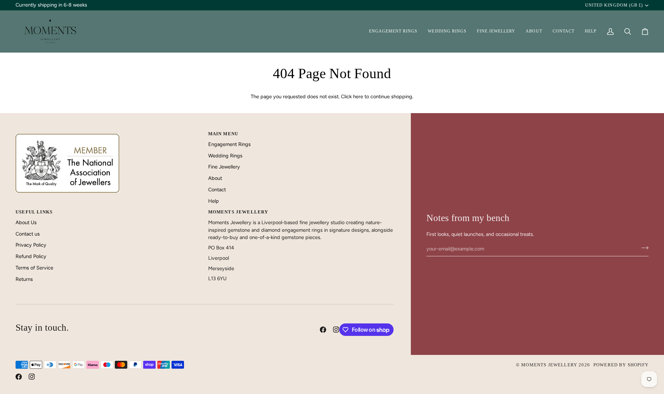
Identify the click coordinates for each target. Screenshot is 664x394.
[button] (393, 31)
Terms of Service (34, 268)
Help (213, 201)
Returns (24, 279)
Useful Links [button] (34, 211)
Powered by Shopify (620, 364)
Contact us (28, 234)
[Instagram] (336, 330)
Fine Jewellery (224, 167)
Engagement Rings (229, 144)
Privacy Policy (31, 245)
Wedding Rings (225, 156)
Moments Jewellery (549, 364)
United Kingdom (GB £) (614, 5)
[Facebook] (323, 330)
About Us (26, 222)
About (215, 178)
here (358, 96)
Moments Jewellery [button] (238, 211)
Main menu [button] (223, 133)
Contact (217, 189)
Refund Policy (31, 256)
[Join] (642, 248)
